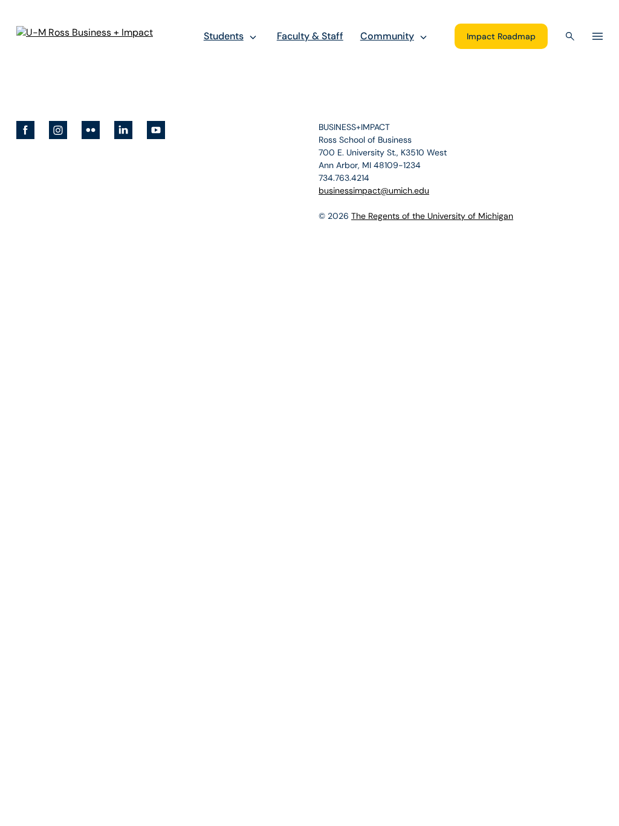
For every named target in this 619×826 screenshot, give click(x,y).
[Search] (570, 36)
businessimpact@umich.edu (374, 190)
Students (224, 36)
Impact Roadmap (501, 36)
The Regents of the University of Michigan (432, 215)
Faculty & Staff (310, 36)
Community (387, 36)
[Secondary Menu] (597, 36)
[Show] (253, 36)
